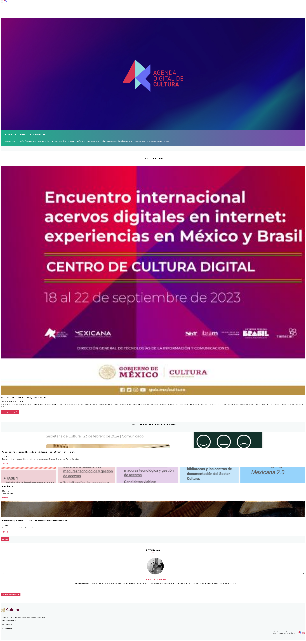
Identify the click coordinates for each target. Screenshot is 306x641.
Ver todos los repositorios (10, 594)
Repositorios (7, 11)
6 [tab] (159, 590)
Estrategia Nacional (9, 8)
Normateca (6, 6)
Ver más (5, 463)
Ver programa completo (10, 412)
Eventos (5, 13)
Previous (3, 573)
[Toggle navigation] (2, 1)
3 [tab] (152, 590)
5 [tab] (156, 590)
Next (302, 573)
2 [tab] (149, 590)
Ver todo (5, 539)
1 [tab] (147, 590)
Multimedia (6, 15)
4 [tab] (154, 590)
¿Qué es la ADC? (7, 3)
